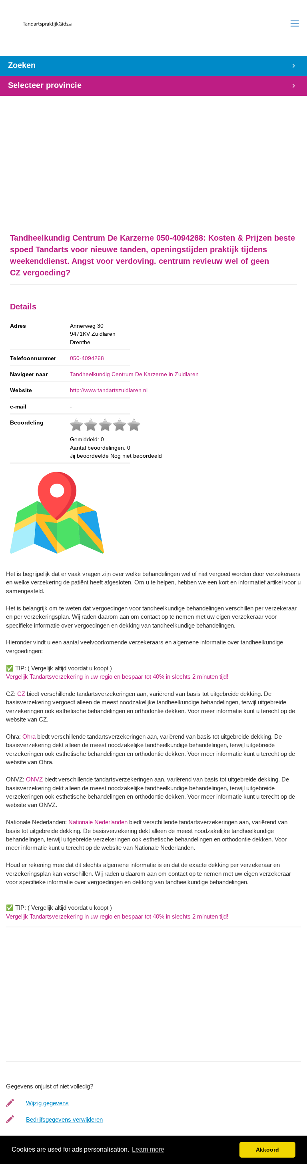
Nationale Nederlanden (98, 822)
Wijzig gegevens (47, 1103)
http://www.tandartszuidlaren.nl (109, 390)
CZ (21, 693)
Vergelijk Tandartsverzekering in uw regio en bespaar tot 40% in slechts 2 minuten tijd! (117, 676)
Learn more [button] (148, 1149)
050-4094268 (87, 358)
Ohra (29, 736)
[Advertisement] (153, 160)
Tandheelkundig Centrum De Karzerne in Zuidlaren (134, 374)
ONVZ (34, 779)
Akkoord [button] (267, 1149)
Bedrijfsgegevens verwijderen (64, 1119)
